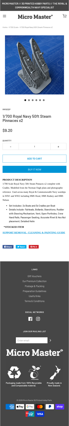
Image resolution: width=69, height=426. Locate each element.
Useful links (34, 296)
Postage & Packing (34, 286)
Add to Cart (34, 158)
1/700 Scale (13, 27)
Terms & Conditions (34, 301)
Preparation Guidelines (34, 291)
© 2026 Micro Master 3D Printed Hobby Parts (34, 400)
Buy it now (34, 169)
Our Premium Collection (34, 281)
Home (5, 27)
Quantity (7, 140)
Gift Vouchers (34, 276)
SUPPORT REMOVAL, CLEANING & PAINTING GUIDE (34, 232)
